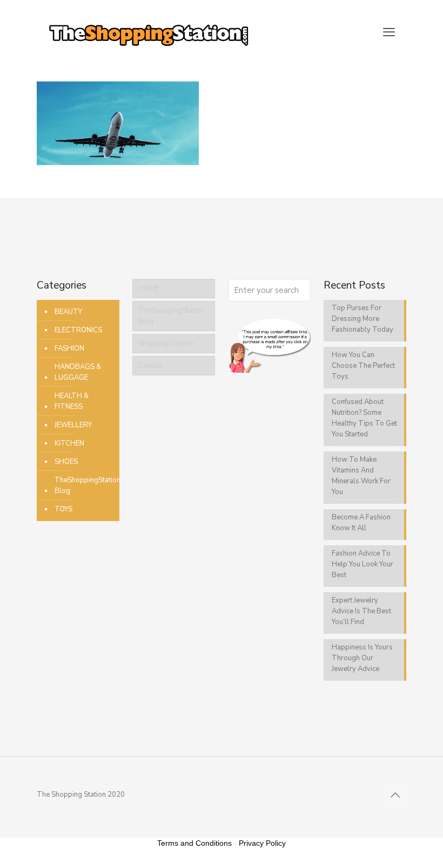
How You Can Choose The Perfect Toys (363, 365)
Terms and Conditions (194, 843)
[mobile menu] (389, 32)
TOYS (63, 509)
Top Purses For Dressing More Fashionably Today (362, 318)
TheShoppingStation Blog (87, 485)
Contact (150, 366)
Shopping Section (166, 343)
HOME (148, 288)
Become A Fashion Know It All (361, 522)
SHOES (66, 462)
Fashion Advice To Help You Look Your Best (362, 564)
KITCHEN (69, 443)
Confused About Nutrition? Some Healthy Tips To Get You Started (364, 418)
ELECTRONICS (78, 330)
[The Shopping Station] (149, 32)
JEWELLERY (73, 425)
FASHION (69, 348)
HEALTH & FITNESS (72, 401)
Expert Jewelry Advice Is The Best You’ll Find (361, 611)
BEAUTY (68, 312)
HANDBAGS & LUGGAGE (79, 372)
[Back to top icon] (395, 795)
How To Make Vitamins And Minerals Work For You (361, 476)
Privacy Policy (262, 843)
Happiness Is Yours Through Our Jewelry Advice (362, 658)
